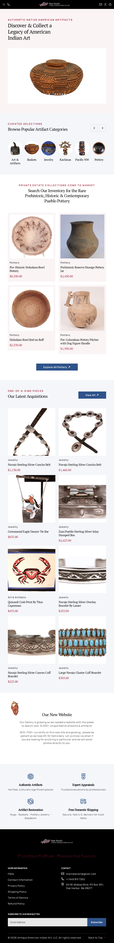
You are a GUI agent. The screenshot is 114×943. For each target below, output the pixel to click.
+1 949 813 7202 (75, 879)
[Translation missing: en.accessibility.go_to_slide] (49, 94)
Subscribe (97, 922)
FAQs (11, 873)
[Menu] (3, 4)
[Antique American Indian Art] (54, 4)
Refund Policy (16, 903)
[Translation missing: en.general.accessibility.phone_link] (8, 4)
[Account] (105, 4)
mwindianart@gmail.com (81, 873)
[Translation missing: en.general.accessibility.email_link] (100, 4)
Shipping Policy (17, 891)
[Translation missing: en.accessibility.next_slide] (102, 128)
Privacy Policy (16, 885)
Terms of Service (18, 897)
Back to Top (95, 937)
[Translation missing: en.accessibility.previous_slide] (94, 128)
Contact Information (20, 879)
